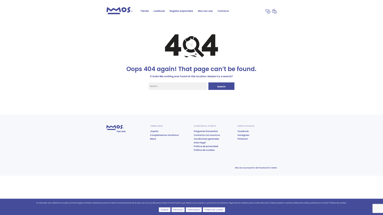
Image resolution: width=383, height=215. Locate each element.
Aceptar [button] (165, 209)
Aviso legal (200, 142)
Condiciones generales (206, 138)
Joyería (154, 131)
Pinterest (243, 138)
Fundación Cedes (268, 167)
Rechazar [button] (178, 209)
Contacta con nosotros (207, 135)
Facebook (243, 131)
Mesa (153, 138)
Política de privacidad (206, 146)
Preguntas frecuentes (206, 131)
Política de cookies (204, 150)
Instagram (243, 135)
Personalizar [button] (194, 209)
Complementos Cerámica (164, 135)
